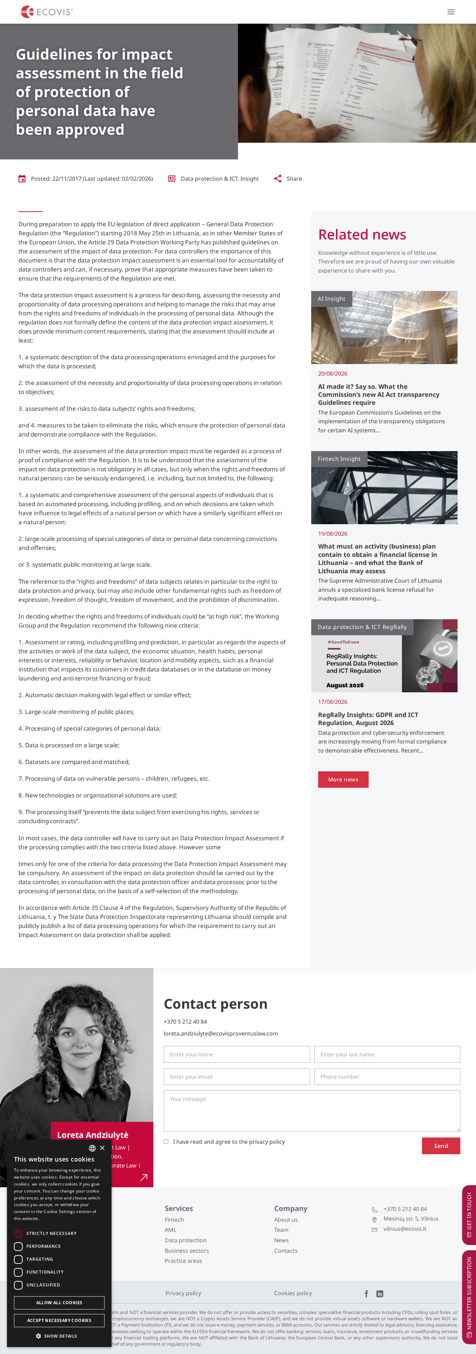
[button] (451, 11)
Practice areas (183, 1261)
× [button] (102, 1148)
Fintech (174, 1219)
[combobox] (92, 1148)
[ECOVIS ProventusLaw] (47, 12)
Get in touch (469, 1210)
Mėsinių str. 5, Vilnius (411, 1218)
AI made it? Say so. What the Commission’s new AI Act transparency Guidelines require (378, 395)
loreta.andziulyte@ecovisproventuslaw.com (221, 1033)
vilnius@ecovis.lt (405, 1229)
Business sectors (187, 1250)
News (281, 1240)
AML (170, 1230)
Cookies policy (293, 1293)
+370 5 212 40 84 (185, 1021)
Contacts (286, 1250)
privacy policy (267, 1142)
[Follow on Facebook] (366, 1294)
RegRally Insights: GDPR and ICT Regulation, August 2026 (368, 719)
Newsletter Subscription (469, 1293)
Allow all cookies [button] (59, 1303)
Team (281, 1230)
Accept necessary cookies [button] (59, 1320)
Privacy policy (183, 1293)
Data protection (186, 1240)
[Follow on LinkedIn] (379, 1294)
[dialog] (59, 1243)
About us (286, 1219)
